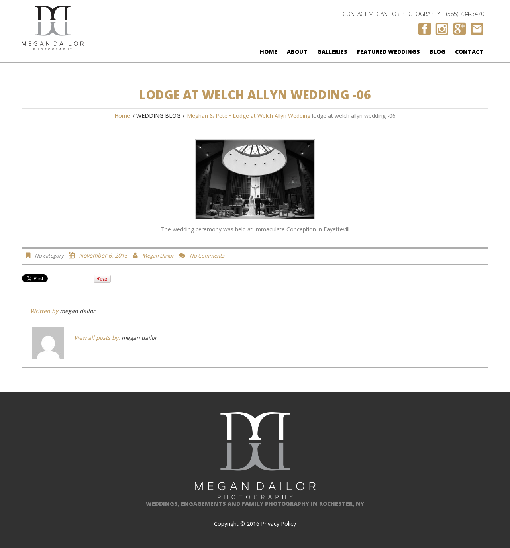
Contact (469, 51)
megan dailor (158, 255)
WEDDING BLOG (158, 115)
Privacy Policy (278, 523)
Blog (437, 51)
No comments (207, 255)
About (297, 51)
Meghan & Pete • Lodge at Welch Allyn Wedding (248, 115)
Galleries (332, 51)
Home (268, 51)
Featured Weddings (388, 51)
